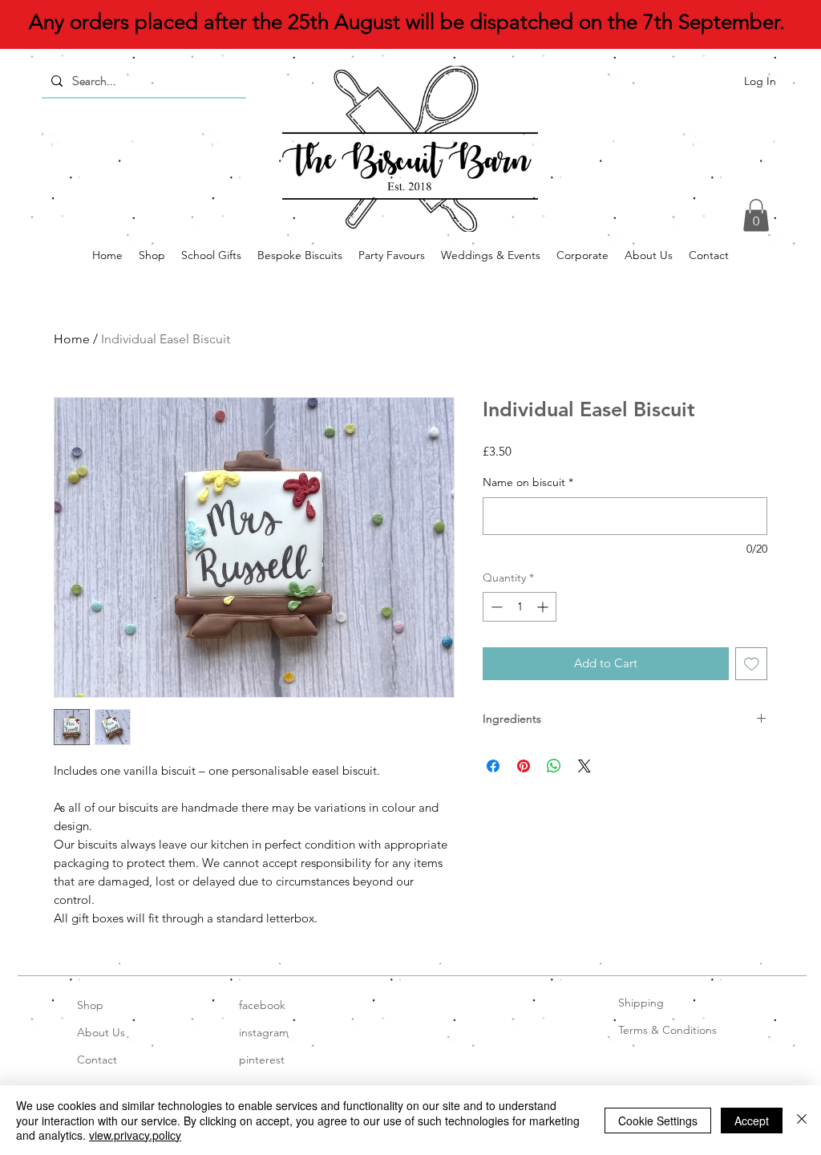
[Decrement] (495, 607)
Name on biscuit (528, 482)
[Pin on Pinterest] (523, 766)
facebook (262, 1005)
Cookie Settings (658, 1120)
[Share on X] (584, 766)
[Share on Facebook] (493, 766)
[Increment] (544, 607)
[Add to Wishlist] (751, 663)
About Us (101, 1032)
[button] (756, 215)
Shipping (641, 1002)
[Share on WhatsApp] (554, 766)
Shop (90, 1005)
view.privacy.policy (135, 1135)
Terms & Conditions (667, 1030)
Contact (97, 1059)
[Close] (801, 1120)
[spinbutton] (519, 607)
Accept (751, 1120)
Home (72, 338)
